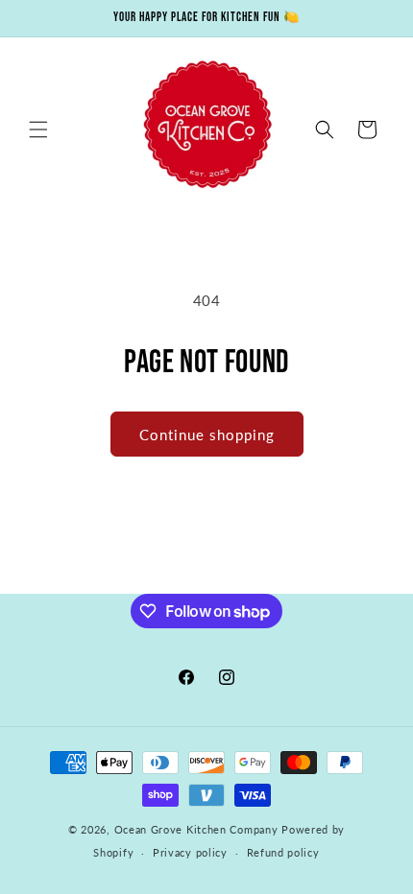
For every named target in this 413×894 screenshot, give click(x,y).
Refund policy (283, 852)
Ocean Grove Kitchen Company (196, 829)
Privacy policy (190, 852)
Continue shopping (207, 434)
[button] (38, 129)
